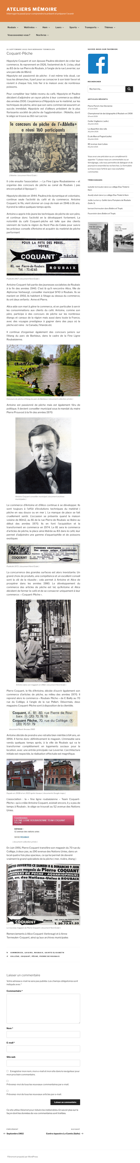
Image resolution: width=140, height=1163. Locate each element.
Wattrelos (29, 27)
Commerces (16, 953)
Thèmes (108, 27)
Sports (73, 27)
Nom (10, 1028)
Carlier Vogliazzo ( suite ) (98, 121)
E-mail (11, 1042)
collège (15, 956)
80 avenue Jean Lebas (98, 144)
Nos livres (41, 35)
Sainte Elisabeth (54, 953)
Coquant (25, 956)
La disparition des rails (97, 129)
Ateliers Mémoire (32, 9)
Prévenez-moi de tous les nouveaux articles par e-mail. (34, 1094)
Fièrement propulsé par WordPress (22, 1156)
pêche (35, 956)
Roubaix (12, 27)
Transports (90, 27)
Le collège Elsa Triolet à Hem (116, 195)
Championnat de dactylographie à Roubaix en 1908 (110, 113)
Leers (58, 27)
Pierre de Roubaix (50, 956)
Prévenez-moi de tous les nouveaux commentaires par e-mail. (38, 1084)
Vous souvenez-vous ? (19, 35)
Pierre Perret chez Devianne (100, 106)
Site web (11, 1057)
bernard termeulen (44, 49)
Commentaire (15, 991)
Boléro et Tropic (116, 208)
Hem (45, 27)
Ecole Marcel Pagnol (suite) (100, 136)
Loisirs (29, 953)
